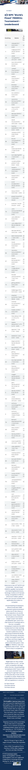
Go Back (9, 11)
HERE (7, 645)
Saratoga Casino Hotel (18, 701)
